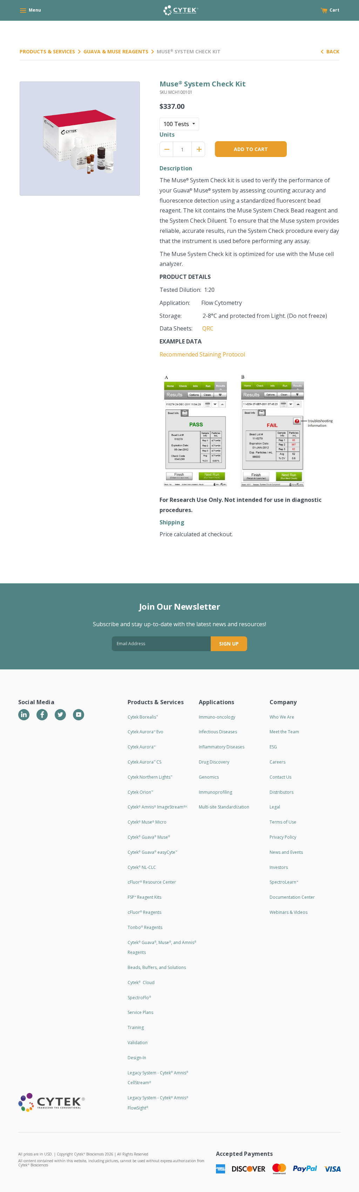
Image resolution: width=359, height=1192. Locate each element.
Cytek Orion (140, 792)
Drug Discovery (214, 762)
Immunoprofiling (215, 792)
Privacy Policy (283, 837)
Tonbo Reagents (145, 927)
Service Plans (140, 1012)
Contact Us (280, 777)
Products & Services (47, 51)
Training (136, 1027)
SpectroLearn (284, 882)
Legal (275, 807)
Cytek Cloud (141, 982)
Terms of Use (283, 822)
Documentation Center (292, 897)
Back (332, 51)
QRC (208, 328)
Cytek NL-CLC (142, 867)
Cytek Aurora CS (144, 762)
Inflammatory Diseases (221, 747)
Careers (277, 762)
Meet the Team (284, 732)
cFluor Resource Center (152, 882)
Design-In (137, 1058)
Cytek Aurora (141, 747)
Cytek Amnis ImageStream (157, 807)
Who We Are (282, 717)
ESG (273, 747)
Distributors (281, 792)
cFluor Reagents (144, 912)
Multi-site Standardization (224, 807)
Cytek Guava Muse (149, 837)
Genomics (209, 777)
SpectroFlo (139, 998)
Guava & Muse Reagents (115, 51)
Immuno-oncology (217, 717)
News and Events (286, 852)
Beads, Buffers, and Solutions (157, 967)
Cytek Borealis (143, 717)
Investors (279, 867)
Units (167, 134)
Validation (138, 1043)
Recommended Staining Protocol (202, 354)
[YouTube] (78, 714)
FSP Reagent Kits (144, 897)
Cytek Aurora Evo (145, 732)
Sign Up (229, 643)
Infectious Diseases (218, 732)
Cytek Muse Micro (147, 822)
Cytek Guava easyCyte (152, 852)
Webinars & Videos (288, 912)
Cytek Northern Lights (150, 777)
